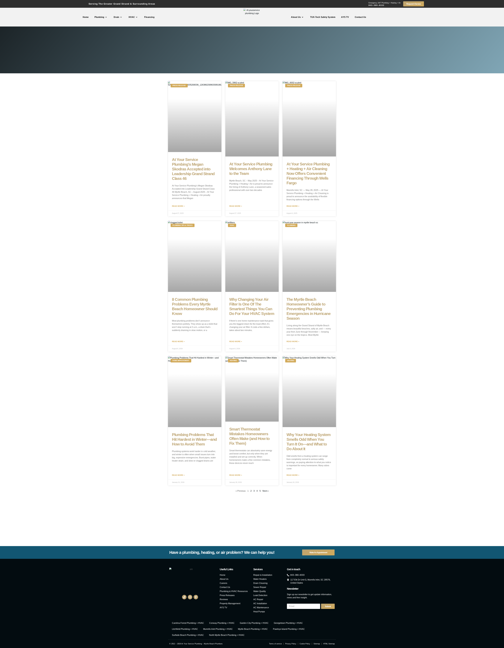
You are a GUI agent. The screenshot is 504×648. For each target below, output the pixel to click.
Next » (265, 491)
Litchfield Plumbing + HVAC (185, 629)
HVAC (132, 17)
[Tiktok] (184, 597)
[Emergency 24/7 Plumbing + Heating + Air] (365, 4)
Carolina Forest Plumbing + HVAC (188, 623)
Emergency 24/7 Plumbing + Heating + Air (385, 3)
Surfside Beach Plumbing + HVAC (188, 635)
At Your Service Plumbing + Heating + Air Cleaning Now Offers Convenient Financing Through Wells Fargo (308, 173)
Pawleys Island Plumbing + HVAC (289, 629)
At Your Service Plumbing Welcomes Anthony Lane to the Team (250, 169)
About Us (296, 17)
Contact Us (360, 17)
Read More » (178, 206)
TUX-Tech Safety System (322, 17)
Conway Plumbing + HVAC (222, 623)
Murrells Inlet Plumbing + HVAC (218, 629)
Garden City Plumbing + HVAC (254, 623)
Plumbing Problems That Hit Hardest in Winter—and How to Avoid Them (194, 439)
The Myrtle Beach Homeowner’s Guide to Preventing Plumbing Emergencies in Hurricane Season (308, 308)
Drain (116, 17)
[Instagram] (190, 597)
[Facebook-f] (196, 597)
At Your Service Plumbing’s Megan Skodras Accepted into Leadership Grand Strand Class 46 (193, 169)
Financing (149, 17)
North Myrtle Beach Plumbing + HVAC (227, 635)
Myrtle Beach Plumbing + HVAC (253, 629)
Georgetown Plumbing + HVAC (288, 623)
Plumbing (99, 17)
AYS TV (345, 17)
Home (86, 17)
